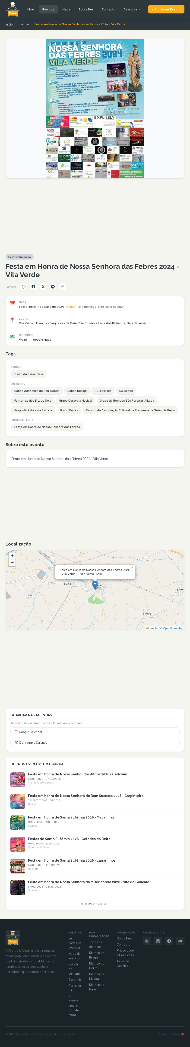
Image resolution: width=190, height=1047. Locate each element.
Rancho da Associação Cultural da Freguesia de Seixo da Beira (130, 410)
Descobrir (130, 9)
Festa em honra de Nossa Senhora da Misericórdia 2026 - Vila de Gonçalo (88, 882)
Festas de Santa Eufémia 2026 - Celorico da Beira (69, 839)
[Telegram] (53, 287)
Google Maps (42, 339)
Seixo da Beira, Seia (28, 374)
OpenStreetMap (173, 628)
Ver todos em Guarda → (95, 903)
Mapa (66, 9)
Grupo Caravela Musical (75, 400)
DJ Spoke (126, 391)
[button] (95, 585)
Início (30, 9)
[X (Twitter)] (43, 287)
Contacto (108, 9)
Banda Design (77, 391)
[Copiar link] (62, 287)
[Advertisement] (95, 216)
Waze (23, 339)
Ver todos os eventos (75, 942)
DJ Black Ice (103, 391)
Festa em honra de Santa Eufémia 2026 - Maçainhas (71, 817)
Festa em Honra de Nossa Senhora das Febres (47, 427)
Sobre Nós (86, 9)
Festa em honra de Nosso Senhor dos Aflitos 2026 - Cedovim (77, 774)
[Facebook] (33, 287)
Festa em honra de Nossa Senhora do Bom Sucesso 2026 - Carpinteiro (85, 796)
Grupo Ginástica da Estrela (33, 410)
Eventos (48, 9)
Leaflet (153, 628)
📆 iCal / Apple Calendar (31, 742)
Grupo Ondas (69, 410)
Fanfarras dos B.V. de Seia (32, 400)
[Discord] (180, 941)
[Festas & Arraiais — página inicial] (13, 9)
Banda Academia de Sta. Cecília (37, 391)
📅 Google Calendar (28, 732)
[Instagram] (158, 941)
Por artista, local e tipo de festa (74, 1005)
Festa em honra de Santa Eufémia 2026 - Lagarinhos (71, 860)
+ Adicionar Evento (166, 9)
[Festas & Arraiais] (13, 937)
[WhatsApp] (24, 287)
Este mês (75, 979)
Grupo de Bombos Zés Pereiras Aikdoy (127, 400)
